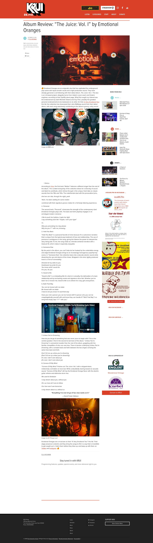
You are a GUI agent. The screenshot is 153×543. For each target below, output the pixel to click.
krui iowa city (31, 47)
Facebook (91, 522)
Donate (122, 14)
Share (27, 53)
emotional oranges (32, 45)
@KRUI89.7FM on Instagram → (115, 193)
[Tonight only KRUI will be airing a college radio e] (116, 284)
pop (24, 49)
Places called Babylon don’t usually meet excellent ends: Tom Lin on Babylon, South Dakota (124, 138)
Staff (106, 14)
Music (71, 525)
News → (118, 129)
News (71, 528)
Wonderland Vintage (116, 373)
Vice (52, 186)
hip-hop (25, 47)
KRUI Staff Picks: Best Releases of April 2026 (124, 104)
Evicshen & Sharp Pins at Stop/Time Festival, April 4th (125, 117)
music (37, 47)
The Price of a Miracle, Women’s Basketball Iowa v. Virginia (124, 182)
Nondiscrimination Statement (66, 538)
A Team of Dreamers (123, 168)
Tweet (27, 56)
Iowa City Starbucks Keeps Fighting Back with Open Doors (125, 150)
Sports (71, 530)
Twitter (44, 448)
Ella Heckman (32, 39)
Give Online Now (117, 523)
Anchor (92, 525)
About (113, 14)
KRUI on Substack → (116, 317)
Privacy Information (53, 538)
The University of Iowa (32, 538)
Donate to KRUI (116, 393)
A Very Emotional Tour (91, 102)
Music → (118, 98)
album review (29, 43)
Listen (87, 14)
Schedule (72, 522)
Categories (97, 14)
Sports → (118, 163)
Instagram (53, 448)
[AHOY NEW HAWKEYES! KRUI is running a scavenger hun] (116, 226)
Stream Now (107, 8)
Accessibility (77, 538)
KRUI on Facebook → (116, 308)
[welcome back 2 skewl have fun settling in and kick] (116, 255)
